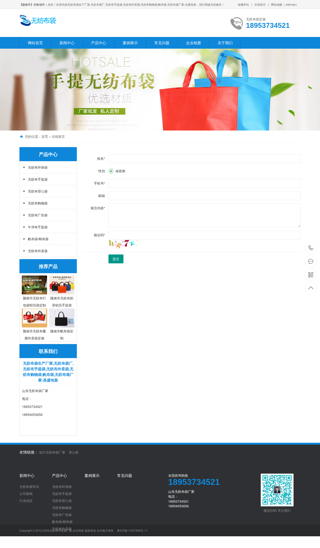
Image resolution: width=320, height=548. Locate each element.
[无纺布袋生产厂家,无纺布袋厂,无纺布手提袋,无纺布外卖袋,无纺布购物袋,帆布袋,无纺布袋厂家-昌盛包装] (37, 20)
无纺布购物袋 (38, 203)
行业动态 (26, 500)
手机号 (99, 183)
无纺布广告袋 (38, 215)
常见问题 (161, 42)
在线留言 (260, 4)
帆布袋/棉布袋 (38, 238)
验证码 (99, 235)
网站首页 (35, 42)
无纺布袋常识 (29, 486)
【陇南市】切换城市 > (33, 4)
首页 (44, 136)
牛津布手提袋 (38, 227)
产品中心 (98, 42)
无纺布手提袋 (38, 179)
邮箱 (101, 196)
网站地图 (276, 4)
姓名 (101, 158)
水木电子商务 (105, 530)
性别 (101, 171)
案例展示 (130, 42)
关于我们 (225, 42)
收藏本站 (243, 4)
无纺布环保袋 (38, 167)
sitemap (291, 4)
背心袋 (73, 452)
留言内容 (98, 208)
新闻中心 (67, 42)
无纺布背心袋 (38, 191)
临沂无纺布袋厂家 (52, 452)
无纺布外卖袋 (38, 250)
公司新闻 (26, 493)
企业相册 (193, 42)
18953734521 (311, 248)
